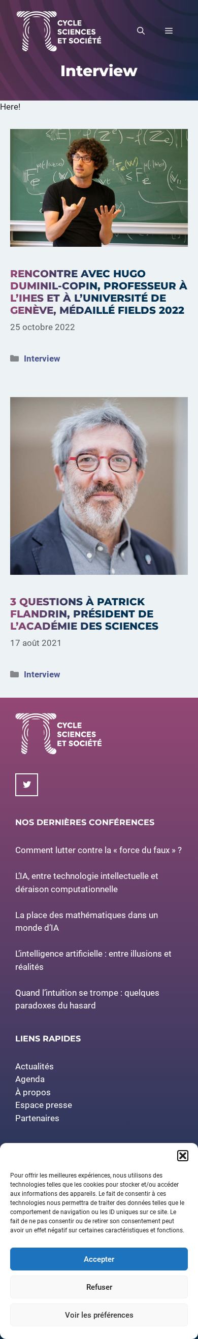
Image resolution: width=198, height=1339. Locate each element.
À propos (33, 1092)
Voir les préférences (99, 1315)
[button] (183, 1156)
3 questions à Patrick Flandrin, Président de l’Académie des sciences (84, 614)
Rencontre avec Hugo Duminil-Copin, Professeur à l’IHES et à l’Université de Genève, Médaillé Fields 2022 (98, 292)
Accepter (99, 1259)
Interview (42, 358)
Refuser (99, 1287)
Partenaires (37, 1118)
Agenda (30, 1079)
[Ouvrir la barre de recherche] (141, 31)
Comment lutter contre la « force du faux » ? (98, 850)
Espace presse (43, 1105)
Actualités (34, 1066)
